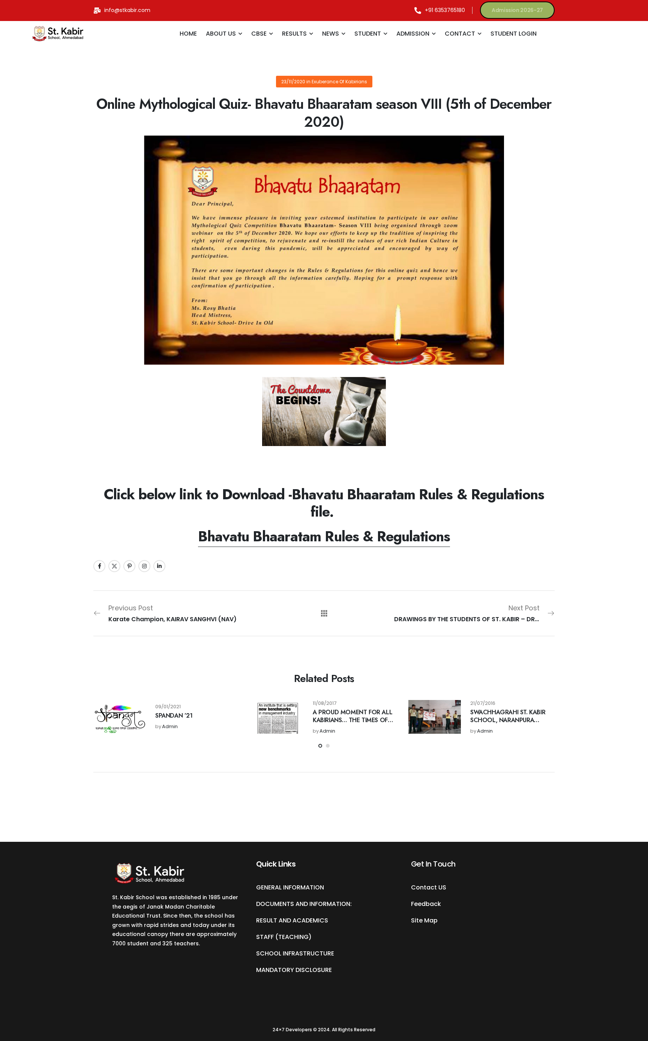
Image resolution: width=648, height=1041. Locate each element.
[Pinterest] (129, 566)
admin (170, 727)
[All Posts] (324, 613)
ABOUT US (221, 33)
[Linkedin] (159, 566)
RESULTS (294, 33)
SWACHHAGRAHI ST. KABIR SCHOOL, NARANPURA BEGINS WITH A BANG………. (509, 720)
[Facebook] (99, 566)
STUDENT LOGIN (513, 33)
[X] (114, 566)
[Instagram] (144, 566)
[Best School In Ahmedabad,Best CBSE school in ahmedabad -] (58, 34)
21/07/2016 (482, 703)
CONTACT (460, 33)
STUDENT (367, 33)
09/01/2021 (168, 707)
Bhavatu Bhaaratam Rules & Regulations (324, 536)
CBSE (259, 33)
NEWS (330, 33)
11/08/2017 (324, 703)
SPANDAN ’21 (174, 715)
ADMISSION (412, 33)
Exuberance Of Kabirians (339, 81)
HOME (188, 33)
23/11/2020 (293, 81)
